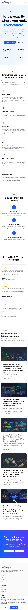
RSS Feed (3, 591)
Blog (2, 581)
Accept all (14, 607)
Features (3, 577)
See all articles (5, 343)
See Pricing (20, 42)
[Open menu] (25, 2)
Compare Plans (19, 551)
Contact (3, 587)
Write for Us (4, 589)
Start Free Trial (10, 42)
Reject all (5, 607)
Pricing (2, 579)
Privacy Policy (23, 602)
